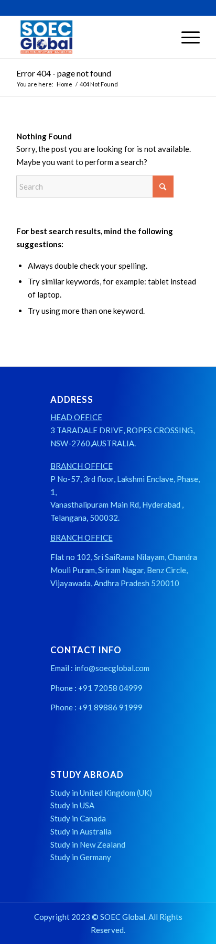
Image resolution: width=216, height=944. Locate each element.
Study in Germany (80, 857)
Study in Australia (81, 831)
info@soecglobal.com (111, 668)
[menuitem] (185, 37)
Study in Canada (78, 818)
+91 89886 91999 (110, 707)
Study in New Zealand (87, 844)
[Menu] (185, 37)
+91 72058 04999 (110, 688)
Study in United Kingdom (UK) (101, 792)
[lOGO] (89, 37)
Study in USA (72, 805)
